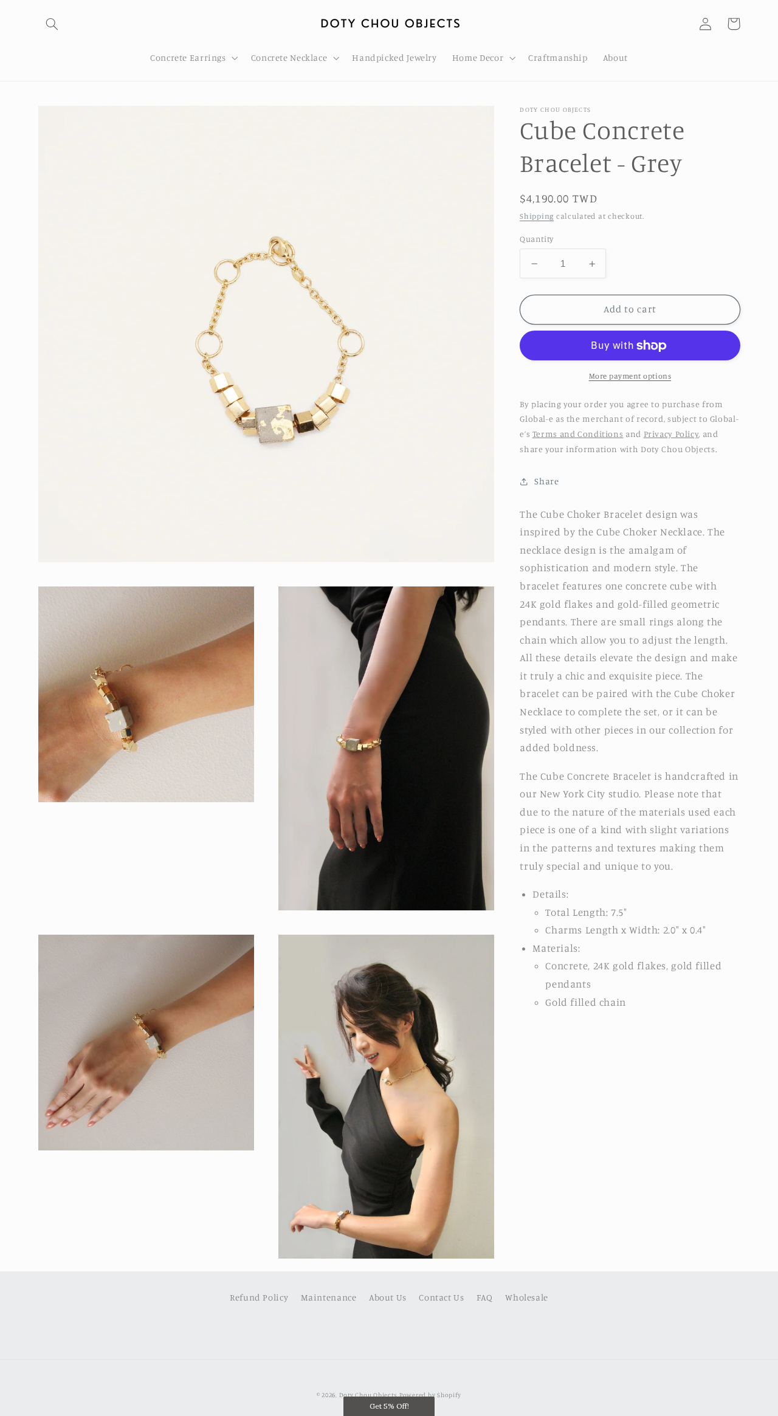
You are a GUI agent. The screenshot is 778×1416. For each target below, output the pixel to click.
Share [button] (546, 481)
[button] (52, 24)
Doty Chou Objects (368, 1394)
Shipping (537, 216)
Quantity (536, 239)
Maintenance (329, 1297)
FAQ (485, 1297)
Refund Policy (259, 1297)
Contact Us (441, 1297)
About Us (388, 1297)
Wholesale (526, 1297)
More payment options (630, 375)
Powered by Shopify (430, 1394)
